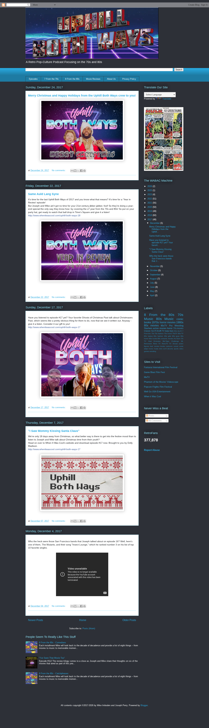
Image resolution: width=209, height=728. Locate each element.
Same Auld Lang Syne (43, 194)
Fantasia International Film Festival (160, 367)
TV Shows (173, 344)
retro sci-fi (163, 349)
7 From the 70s (51, 79)
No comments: (59, 170)
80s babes (148, 336)
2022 (150, 198)
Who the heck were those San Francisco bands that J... (161, 258)
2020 (150, 207)
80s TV (180, 333)
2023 (150, 194)
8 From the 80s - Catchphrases (53, 673)
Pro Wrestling (176, 325)
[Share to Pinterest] (84, 170)
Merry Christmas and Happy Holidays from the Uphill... (162, 229)
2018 (150, 215)
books (162, 346)
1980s (179, 322)
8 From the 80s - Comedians (52, 642)
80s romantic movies (165, 338)
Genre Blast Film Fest (154, 372)
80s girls (167, 336)
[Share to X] (78, 170)
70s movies (178, 328)
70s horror (168, 333)
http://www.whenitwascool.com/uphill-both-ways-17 (54, 327)
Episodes (33, 79)
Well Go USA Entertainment (157, 391)
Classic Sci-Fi (150, 331)
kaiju (167, 331)
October (154, 270)
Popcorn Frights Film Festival (158, 387)
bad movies (154, 346)
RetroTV (165, 344)
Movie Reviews (93, 79)
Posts (151, 416)
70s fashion (159, 333)
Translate (166, 99)
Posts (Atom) (88, 628)
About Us (111, 79)
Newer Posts (35, 620)
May (152, 291)
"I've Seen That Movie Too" (52, 658)
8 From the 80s (72, 79)
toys (171, 331)
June (152, 287)
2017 (150, 219)
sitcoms (170, 349)
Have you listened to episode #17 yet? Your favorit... (161, 242)
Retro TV (157, 344)
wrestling (153, 351)
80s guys (176, 336)
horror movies (168, 322)
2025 (150, 190)
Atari (150, 341)
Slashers (148, 328)
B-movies (157, 341)
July (152, 283)
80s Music (165, 319)
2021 (150, 203)
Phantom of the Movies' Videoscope (161, 382)
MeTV (147, 377)
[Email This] (72, 170)
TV (163, 331)
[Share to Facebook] (81, 170)
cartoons (169, 346)
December (155, 223)
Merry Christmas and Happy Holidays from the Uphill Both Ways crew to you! (82, 95)
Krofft (159, 331)
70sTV (174, 333)
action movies (159, 328)
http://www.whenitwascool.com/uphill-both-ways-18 (54, 215)
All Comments (155, 420)
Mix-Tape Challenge (171, 341)
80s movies (151, 325)
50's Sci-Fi (178, 331)
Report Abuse (152, 450)
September (155, 274)
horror (169, 328)
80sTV (164, 325)
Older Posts (129, 620)
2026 (150, 186)
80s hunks (153, 338)
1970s (155, 322)
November (155, 266)
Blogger (144, 705)
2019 (150, 211)
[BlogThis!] (75, 170)
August (153, 278)
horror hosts (153, 349)
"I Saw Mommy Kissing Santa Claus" (54, 431)
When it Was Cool (152, 396)
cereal (176, 346)
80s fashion (158, 336)
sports (176, 349)
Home (82, 620)
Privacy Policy (129, 79)
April (152, 295)
